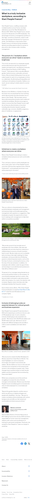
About (7, 459)
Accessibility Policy (17, 492)
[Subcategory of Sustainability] (29, 471)
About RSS (11, 494)
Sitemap (4, 492)
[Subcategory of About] (29, 466)
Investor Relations (7, 476)
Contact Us (5, 485)
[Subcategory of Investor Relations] (29, 476)
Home (3, 459)
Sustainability (6, 471)
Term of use (9, 492)
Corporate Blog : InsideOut (16, 459)
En (28, 497)
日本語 (25, 497)
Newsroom (5, 481)
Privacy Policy (5, 494)
